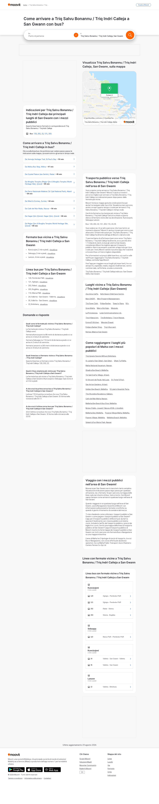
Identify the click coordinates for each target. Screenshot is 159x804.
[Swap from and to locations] (76, 35)
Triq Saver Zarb (92, 304)
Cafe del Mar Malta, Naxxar (96, 399)
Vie (109, 765)
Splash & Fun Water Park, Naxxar (99, 422)
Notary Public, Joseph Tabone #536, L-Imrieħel (104, 408)
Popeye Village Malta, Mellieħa (117, 413)
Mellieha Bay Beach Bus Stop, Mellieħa (101, 403)
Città (110, 772)
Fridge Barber (105, 304)
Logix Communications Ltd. (111, 313)
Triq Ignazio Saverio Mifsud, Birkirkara (101, 356)
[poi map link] (109, 98)
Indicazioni (112, 775)
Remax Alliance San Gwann (96, 332)
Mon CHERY (90, 299)
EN (82, 772)
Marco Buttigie (103, 308)
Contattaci (47, 778)
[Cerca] (130, 35)
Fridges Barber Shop (94, 327)
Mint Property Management (108, 299)
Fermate (111, 769)
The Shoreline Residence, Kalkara (99, 394)
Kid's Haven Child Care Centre (112, 294)
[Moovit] (14, 4)
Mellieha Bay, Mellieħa (94, 413)
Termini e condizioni (15, 778)
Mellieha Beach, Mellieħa (117, 418)
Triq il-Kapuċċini (92, 318)
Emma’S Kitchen (92, 322)
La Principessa (91, 313)
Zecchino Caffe (92, 294)
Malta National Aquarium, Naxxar (99, 366)
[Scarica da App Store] (34, 769)
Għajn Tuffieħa (120, 361)
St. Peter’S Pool (117, 380)
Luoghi (110, 762)
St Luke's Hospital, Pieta (119, 389)
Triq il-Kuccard (110, 327)
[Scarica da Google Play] (16, 769)
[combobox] (50, 36)
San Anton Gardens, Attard (96, 384)
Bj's (127, 304)
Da (29, 33)
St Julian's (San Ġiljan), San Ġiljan (99, 361)
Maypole (114, 308)
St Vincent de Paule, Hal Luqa (97, 380)
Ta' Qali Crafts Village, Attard (97, 375)
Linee (110, 759)
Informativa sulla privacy (33, 778)
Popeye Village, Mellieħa (95, 418)
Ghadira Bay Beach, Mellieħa (97, 370)
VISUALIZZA (53, 250)
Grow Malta (90, 308)
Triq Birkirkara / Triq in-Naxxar (112, 318)
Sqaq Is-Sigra (118, 304)
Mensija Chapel (107, 322)
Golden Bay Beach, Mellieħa (97, 389)
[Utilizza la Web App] (52, 769)
